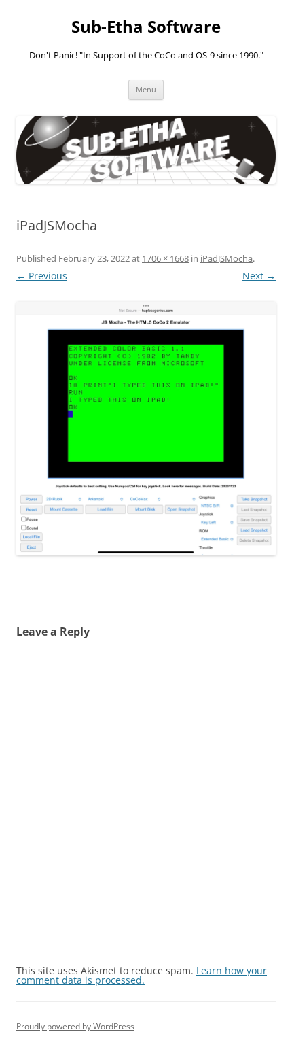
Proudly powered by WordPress (75, 1026)
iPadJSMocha (226, 258)
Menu (146, 89)
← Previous (41, 275)
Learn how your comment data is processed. (141, 975)
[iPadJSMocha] (146, 429)
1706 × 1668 (165, 258)
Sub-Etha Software (146, 26)
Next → (259, 275)
